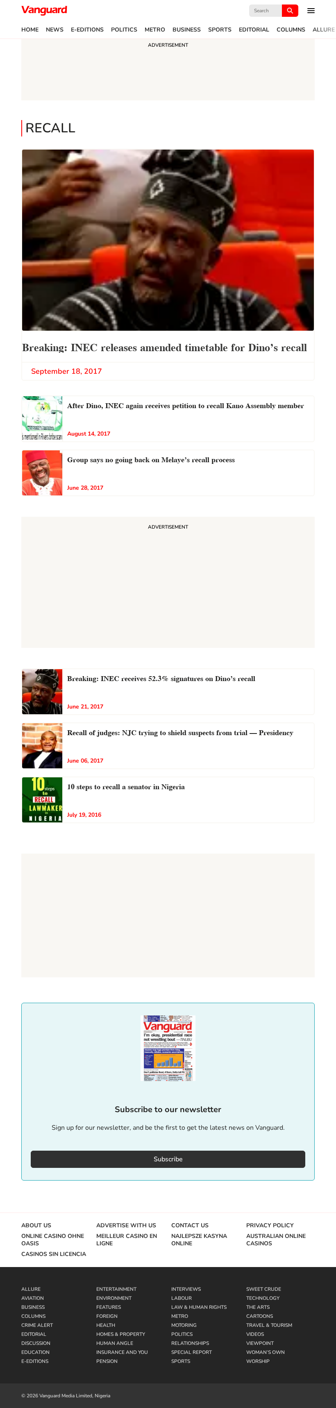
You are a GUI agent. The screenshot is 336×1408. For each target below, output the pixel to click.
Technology (262, 1298)
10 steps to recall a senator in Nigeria (126, 786)
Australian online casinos (276, 1240)
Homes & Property (120, 1334)
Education (35, 1352)
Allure (324, 30)
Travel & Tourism (269, 1325)
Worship (258, 1361)
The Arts (258, 1307)
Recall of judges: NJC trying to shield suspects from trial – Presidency (180, 732)
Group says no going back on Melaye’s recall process (151, 459)
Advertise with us (126, 1225)
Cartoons (259, 1316)
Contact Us (190, 1225)
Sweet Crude (263, 1289)
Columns (291, 30)
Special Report (191, 1352)
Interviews (186, 1289)
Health (105, 1325)
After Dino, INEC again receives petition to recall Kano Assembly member (185, 405)
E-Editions (87, 30)
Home (30, 30)
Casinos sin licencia (53, 1254)
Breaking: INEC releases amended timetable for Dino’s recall (164, 346)
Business (187, 30)
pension (107, 1361)
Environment (114, 1298)
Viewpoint (260, 1343)
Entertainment (116, 1289)
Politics (124, 30)
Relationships (190, 1343)
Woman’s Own (265, 1352)
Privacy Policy (270, 1225)
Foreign (107, 1316)
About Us (36, 1225)
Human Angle (114, 1343)
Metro (155, 30)
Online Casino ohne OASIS (52, 1240)
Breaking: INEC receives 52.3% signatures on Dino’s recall (161, 677)
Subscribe (168, 1159)
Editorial (254, 30)
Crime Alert (37, 1325)
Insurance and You (122, 1352)
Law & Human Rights (199, 1307)
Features (108, 1307)
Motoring (184, 1325)
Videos (255, 1334)
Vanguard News (44, 10)
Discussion (35, 1343)
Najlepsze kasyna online (199, 1240)
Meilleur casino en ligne (126, 1240)
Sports (220, 30)
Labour (181, 1298)
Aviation (32, 1298)
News (55, 30)
